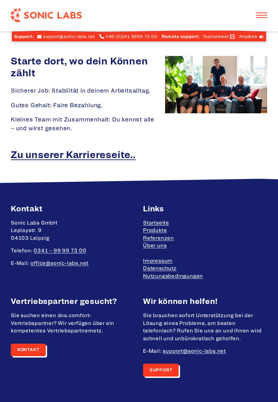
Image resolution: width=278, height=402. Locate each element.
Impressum (158, 261)
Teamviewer (216, 37)
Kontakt (28, 350)
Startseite (156, 223)
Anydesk (248, 37)
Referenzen (158, 238)
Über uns (154, 245)
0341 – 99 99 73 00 (60, 250)
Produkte (155, 230)
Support (161, 370)
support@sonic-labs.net (194, 351)
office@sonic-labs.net (59, 263)
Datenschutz (160, 268)
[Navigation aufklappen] (261, 15)
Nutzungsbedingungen (173, 276)
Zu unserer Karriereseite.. (73, 155)
